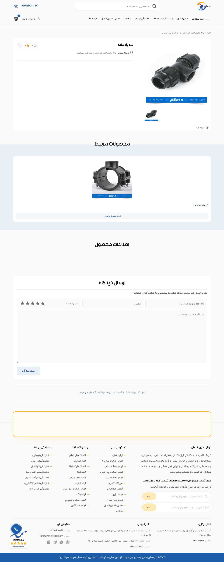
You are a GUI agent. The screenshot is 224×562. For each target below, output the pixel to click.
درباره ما (93, 18)
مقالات (127, 18)
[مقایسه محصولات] (20, 45)
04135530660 (136, 546)
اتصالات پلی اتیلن (170, 32)
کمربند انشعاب (201, 205)
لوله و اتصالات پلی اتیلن (193, 32)
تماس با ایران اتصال (110, 18)
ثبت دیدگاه (28, 371)
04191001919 (198, 540)
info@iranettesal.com (51, 536)
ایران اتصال (182, 18)
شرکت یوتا (64, 557)
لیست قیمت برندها (163, 18)
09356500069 (56, 530)
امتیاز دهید (72, 303)
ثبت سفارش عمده (112, 215)
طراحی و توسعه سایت (85, 557)
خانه (209, 32)
